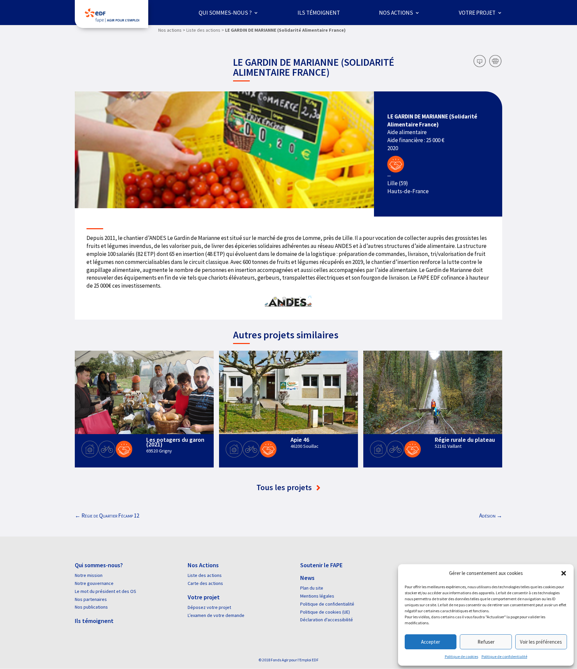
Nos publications (91, 607)
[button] (563, 573)
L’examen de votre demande (216, 615)
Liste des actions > (205, 30)
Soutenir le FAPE (321, 565)
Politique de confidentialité (504, 656)
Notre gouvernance (94, 583)
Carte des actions (205, 583)
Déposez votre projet (209, 607)
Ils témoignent (319, 12)
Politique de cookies (461, 656)
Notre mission (89, 575)
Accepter (430, 642)
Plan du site (311, 588)
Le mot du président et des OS (105, 591)
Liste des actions (205, 575)
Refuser (486, 642)
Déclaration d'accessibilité (326, 620)
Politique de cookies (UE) (325, 612)
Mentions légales (317, 596)
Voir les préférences (541, 642)
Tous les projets (285, 487)
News (307, 578)
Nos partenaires (91, 599)
